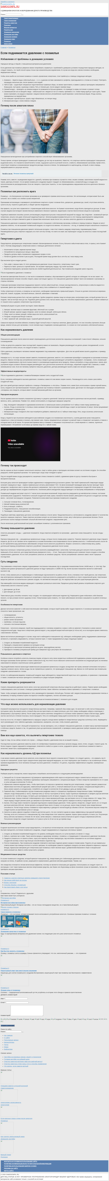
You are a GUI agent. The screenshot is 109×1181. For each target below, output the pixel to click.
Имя (3, 998)
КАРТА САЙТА (9, 1171)
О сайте (7, 1038)
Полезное (7, 25)
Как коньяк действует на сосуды (15, 880)
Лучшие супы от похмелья (10, 990)
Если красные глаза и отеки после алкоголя (16, 1118)
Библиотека (8, 1049)
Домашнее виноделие (11, 32)
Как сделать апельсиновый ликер (13, 1136)
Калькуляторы (9, 1042)
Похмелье (7, 41)
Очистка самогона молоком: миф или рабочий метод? (23, 1061)
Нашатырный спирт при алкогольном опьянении (19, 971)
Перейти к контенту (7, 2)
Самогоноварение (10, 20)
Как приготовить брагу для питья (16, 887)
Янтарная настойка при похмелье (13, 903)
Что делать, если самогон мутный (16, 1066)
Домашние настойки (11, 34)
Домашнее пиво (9, 39)
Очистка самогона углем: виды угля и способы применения (25, 1064)
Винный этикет (6, 1155)
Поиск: (3, 14)
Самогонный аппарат (11, 18)
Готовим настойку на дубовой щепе (16, 1059)
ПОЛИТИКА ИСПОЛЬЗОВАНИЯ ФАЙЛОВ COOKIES (20, 1166)
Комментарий (5, 1015)
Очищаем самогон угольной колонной (14, 1086)
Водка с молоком (10, 882)
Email (3, 1002)
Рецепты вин (8, 30)
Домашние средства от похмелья (13, 931)
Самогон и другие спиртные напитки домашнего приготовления (27, 878)
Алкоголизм (8, 44)
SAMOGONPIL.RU (10, 6)
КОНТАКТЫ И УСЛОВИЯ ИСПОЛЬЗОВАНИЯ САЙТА (20, 1161)
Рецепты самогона (10, 23)
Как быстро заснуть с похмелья (12, 951)
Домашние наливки (10, 37)
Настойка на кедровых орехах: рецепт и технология (22, 1057)
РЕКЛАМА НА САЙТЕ (11, 1168)
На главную (8, 1035)
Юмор (6, 1047)
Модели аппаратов (10, 27)
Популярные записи (11, 1040)
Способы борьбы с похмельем (15, 885)
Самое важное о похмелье (10, 912)
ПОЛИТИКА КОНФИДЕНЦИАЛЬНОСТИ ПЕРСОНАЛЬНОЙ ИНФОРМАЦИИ (27, 1164)
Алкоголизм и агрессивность (11, 1102)
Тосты (6, 1045)
